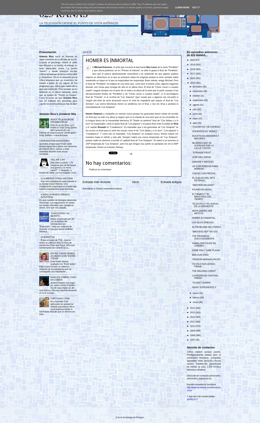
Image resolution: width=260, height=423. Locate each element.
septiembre (198, 100)
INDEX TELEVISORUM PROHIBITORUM (62, 120)
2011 (192, 322)
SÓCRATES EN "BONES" (205, 131)
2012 (193, 317)
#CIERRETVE (48, 237)
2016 (193, 78)
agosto (196, 105)
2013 (193, 312)
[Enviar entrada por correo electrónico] (131, 153)
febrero (196, 297)
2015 (193, 83)
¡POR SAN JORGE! (201, 157)
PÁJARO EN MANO (202, 189)
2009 (193, 331)
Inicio (135, 182)
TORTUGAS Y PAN (60, 298)
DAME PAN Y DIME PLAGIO (206, 250)
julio (195, 109)
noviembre (198, 91)
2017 (193, 74)
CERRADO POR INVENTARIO (54, 141)
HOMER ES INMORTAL (203, 218)
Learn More (182, 7)
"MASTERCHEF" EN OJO (205, 232)
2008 (193, 335)
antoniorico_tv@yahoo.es (199, 378)
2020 (193, 60)
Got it (196, 7)
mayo (196, 118)
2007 (193, 340)
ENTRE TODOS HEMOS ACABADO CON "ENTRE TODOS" (63, 256)
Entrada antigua (171, 182)
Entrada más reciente (96, 182)
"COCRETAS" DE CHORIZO (206, 127)
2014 (193, 308)
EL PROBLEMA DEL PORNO (206, 227)
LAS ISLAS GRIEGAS (203, 222)
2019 (193, 64)
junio (195, 114)
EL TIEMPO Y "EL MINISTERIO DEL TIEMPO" (202, 196)
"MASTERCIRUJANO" (203, 185)
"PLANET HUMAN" (201, 283)
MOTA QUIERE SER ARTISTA (202, 212)
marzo (196, 293)
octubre (196, 96)
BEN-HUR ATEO (200, 255)
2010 (193, 326)
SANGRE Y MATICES (203, 162)
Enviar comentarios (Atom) (109, 188)
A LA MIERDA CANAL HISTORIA (57, 178)
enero (196, 302)
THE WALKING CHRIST (204, 271)
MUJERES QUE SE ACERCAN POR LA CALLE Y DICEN (203, 145)
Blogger (140, 417)
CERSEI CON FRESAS (203, 173)
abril (195, 123)
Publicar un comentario (100, 169)
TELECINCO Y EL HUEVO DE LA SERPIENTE (205, 205)
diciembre (198, 87)
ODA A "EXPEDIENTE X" (204, 287)
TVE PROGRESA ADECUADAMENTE (203, 237)
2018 (193, 69)
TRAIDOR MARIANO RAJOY (206, 259)
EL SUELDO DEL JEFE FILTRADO (203, 179)
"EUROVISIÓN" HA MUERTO (60, 214)
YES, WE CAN (58, 160)
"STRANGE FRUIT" (202, 152)
